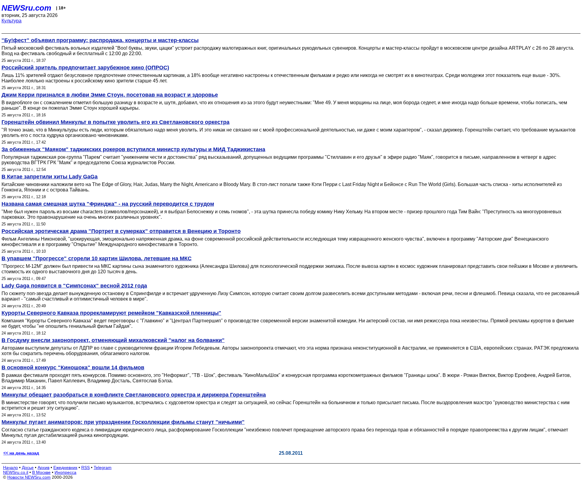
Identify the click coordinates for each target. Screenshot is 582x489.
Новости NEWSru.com (29, 477)
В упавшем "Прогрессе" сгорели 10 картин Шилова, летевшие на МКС (97, 258)
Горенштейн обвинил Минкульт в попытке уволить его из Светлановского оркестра (115, 122)
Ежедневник (65, 467)
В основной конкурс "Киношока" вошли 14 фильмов (73, 367)
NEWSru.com (26, 7)
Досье (28, 467)
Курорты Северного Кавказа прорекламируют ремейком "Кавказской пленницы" (111, 313)
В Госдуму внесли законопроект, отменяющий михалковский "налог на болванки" (113, 340)
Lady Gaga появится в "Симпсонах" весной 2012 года (74, 286)
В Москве (41, 472)
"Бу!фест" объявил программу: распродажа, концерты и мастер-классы (100, 40)
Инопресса (65, 472)
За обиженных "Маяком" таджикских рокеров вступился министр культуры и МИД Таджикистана (133, 149)
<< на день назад (21, 453)
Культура (12, 20)
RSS (85, 467)
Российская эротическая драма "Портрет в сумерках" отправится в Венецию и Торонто (121, 231)
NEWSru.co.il (15, 472)
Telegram (103, 467)
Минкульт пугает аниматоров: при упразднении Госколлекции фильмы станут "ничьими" (123, 422)
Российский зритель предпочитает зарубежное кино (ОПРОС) (85, 68)
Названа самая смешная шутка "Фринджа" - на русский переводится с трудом (108, 204)
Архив (43, 467)
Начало (10, 467)
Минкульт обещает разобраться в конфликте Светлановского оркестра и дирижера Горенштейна (134, 395)
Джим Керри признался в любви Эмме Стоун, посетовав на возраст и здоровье (110, 95)
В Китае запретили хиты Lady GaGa (50, 177)
